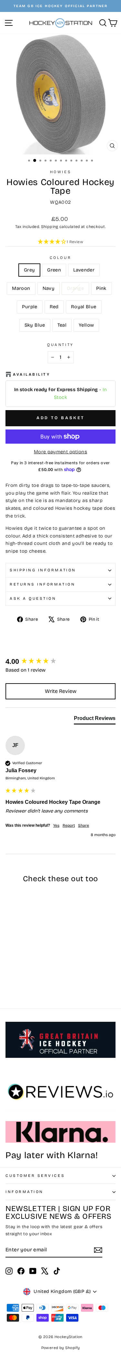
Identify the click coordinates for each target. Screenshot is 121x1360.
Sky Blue (35, 325)
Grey (29, 270)
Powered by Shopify (60, 1347)
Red (54, 307)
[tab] (95, 719)
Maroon (21, 288)
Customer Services (35, 1175)
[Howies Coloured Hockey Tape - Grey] (9, 973)
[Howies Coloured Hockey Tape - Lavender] (24, 973)
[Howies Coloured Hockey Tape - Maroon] (31, 973)
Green (54, 270)
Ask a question (33, 598)
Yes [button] (56, 825)
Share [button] (83, 825)
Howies (60, 172)
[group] (60, 662)
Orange (75, 288)
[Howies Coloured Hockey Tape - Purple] (24, 979)
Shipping (49, 226)
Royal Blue (83, 307)
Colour (60, 257)
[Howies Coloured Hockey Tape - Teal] (16, 985)
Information (24, 1191)
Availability (31, 374)
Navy (49, 288)
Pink (101, 288)
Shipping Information (43, 570)
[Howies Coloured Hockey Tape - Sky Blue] (9, 985)
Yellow (86, 325)
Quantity (60, 344)
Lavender (84, 270)
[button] (60, 242)
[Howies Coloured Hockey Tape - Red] (31, 979)
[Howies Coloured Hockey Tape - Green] (16, 973)
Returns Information (42, 584)
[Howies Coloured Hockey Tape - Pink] (16, 979)
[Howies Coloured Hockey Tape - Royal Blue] (38, 979)
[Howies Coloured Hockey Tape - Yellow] (24, 985)
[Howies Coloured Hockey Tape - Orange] (9, 979)
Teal (61, 325)
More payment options (60, 452)
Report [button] (69, 825)
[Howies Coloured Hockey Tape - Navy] (38, 973)
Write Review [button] (60, 691)
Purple (29, 307)
